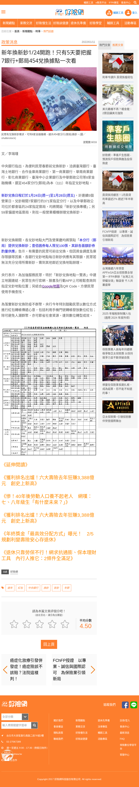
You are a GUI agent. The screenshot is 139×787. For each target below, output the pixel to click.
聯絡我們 (58, 738)
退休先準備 (104, 720)
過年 (10, 587)
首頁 (16, 31)
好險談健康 (81, 738)
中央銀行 (33, 587)
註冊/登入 (125, 720)
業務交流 (80, 726)
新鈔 (56, 587)
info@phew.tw (14, 754)
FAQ (122, 738)
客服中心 (124, 754)
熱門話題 (48, 31)
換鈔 (46, 587)
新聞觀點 (27, 31)
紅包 (20, 587)
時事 (38, 31)
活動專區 (102, 738)
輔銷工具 (88, 2)
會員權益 (58, 726)
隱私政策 (58, 732)
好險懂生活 (81, 732)
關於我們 (58, 720)
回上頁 (49, 644)
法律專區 (102, 726)
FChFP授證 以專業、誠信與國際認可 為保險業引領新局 (69, 669)
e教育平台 (101, 2)
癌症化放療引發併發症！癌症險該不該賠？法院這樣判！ (26, 669)
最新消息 (124, 732)
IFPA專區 (114, 2)
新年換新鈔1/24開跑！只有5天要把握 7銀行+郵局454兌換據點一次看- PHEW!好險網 (69, 12)
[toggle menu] (3, 11)
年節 (66, 587)
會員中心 (126, 2)
